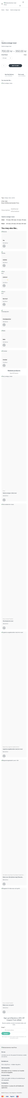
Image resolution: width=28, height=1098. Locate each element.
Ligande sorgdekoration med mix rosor (13, 749)
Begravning (5, 746)
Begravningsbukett (19, 874)
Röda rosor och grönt (8, 1005)
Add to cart (15, 65)
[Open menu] (2, 4)
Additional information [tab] (15, 210)
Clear (25, 54)
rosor (9, 197)
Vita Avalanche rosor (8, 621)
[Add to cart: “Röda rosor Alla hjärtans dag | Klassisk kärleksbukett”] (4, 884)
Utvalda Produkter (9, 618)
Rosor (7, 10)
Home (2, 10)
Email (3, 1027)
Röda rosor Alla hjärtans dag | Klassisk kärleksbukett (12, 877)
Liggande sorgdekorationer (13, 746)
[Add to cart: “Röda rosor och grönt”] (4, 1012)
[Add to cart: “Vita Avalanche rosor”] (4, 628)
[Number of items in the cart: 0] (20, 5)
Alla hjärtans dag (6, 874)
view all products (14, 373)
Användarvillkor (5, 1075)
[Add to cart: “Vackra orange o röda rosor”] (4, 500)
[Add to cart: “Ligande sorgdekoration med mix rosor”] (4, 756)
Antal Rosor (4, 54)
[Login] (23, 2)
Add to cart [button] (14, 246)
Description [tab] (5, 210)
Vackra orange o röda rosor (10, 493)
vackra (13, 197)
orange (6, 197)
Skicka (6, 1033)
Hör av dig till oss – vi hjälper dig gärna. (11, 1064)
